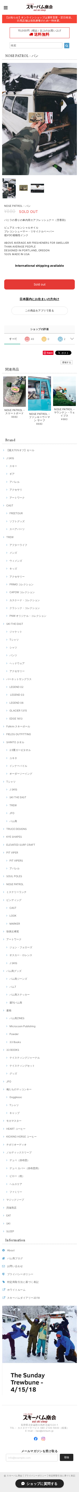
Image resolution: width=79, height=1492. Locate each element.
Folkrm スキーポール (18, 726)
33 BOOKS (12, 1049)
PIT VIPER (12, 852)
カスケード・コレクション (24, 600)
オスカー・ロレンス (20, 955)
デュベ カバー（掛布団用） (24, 1168)
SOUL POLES (14, 876)
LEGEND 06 (16, 702)
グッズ (13, 1073)
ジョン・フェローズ (20, 947)
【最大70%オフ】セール (20, 450)
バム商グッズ (13, 971)
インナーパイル (18, 765)
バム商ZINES (16, 1018)
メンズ (13, 552)
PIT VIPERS (16, 860)
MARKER (14, 923)
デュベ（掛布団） (19, 1160)
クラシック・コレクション (24, 608)
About (11, 1250)
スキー (13, 466)
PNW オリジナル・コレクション (27, 615)
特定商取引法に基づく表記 (23, 1282)
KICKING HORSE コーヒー (21, 1136)
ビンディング (13, 900)
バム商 (13, 821)
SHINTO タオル (15, 742)
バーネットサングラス (19, 679)
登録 (66, 1457)
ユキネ (13, 758)
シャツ (13, 647)
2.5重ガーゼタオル (20, 750)
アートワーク (17, 497)
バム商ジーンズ (18, 978)
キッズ (13, 568)
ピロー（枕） (17, 1176)
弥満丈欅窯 (12, 931)
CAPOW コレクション (22, 592)
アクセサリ (15, 489)
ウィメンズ (15, 560)
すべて (13, 339)
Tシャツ (14, 639)
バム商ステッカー (19, 994)
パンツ (13, 655)
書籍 (8, 1010)
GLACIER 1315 (18, 710)
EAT (8, 1215)
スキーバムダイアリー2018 (23, 1297)
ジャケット (15, 631)
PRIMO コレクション (21, 584)
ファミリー (15, 1191)
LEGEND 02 (16, 687)
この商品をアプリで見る (39, 310)
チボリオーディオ (16, 1144)
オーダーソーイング (20, 773)
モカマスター (13, 1120)
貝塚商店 (11, 1207)
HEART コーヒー (15, 1128)
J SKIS (10, 458)
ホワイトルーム (16, 1289)
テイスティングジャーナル (24, 1057)
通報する (66, 362)
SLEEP (10, 1231)
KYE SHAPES (14, 836)
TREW (9, 537)
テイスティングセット (22, 1065)
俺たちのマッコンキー (19, 1089)
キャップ (14, 1113)
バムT (12, 986)
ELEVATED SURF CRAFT (20, 844)
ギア (12, 473)
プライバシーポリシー (20, 1274)
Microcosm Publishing (22, 1026)
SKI (8, 1223)
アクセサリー (17, 576)
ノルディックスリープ (19, 1152)
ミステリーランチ (16, 892)
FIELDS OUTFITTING (18, 734)
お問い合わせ (15, 1266)
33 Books (15, 1042)
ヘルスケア (15, 1184)
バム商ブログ (15, 1258)
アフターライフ (18, 544)
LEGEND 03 (16, 694)
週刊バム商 (15, 1002)
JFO (11, 813)
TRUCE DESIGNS (16, 829)
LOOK (12, 915)
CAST (9, 505)
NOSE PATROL (15, 884)
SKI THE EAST (14, 623)
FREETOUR (16, 513)
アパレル (14, 481)
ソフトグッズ (17, 521)
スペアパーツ (17, 529)
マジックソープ (15, 1199)
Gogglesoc (15, 1097)
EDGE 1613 (16, 718)
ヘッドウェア (17, 663)
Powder (14, 1034)
